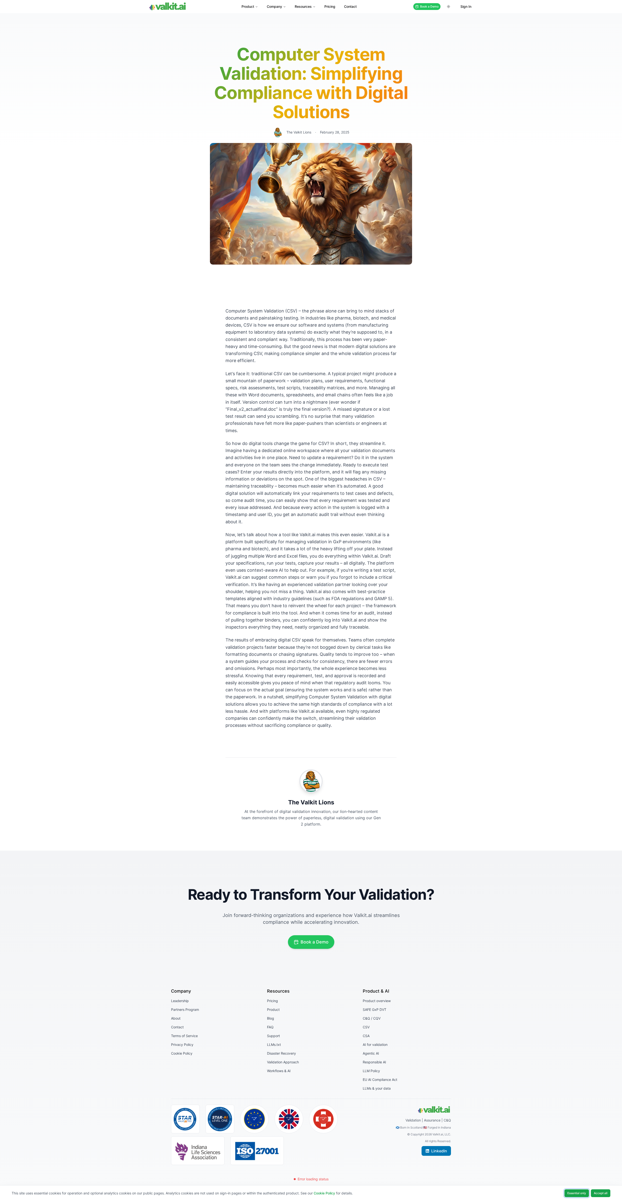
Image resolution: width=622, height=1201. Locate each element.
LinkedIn (439, 1150)
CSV (366, 1027)
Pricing (329, 6)
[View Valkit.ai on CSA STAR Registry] (185, 1119)
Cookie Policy (181, 1053)
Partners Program (185, 1009)
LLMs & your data (377, 1088)
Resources (303, 6)
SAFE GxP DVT (374, 1009)
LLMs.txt (274, 1044)
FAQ (270, 1027)
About (176, 1018)
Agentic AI (371, 1053)
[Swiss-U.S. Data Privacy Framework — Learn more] (323, 1119)
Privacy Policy (182, 1044)
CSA (366, 1036)
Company (274, 6)
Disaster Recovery (281, 1053)
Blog (270, 1018)
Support (273, 1036)
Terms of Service (184, 1036)
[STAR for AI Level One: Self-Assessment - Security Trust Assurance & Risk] (220, 1119)
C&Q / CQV (371, 1018)
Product (248, 6)
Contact (350, 6)
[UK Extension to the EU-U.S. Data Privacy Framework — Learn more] (289, 1119)
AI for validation (375, 1044)
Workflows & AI (279, 1071)
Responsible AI (374, 1062)
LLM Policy (371, 1071)
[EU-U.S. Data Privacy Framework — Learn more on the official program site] (254, 1119)
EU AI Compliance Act (380, 1079)
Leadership (180, 1001)
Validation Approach (283, 1062)
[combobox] (448, 6)
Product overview (377, 1001)
